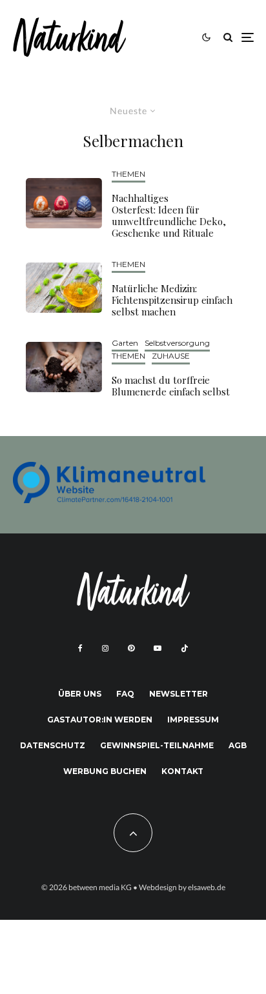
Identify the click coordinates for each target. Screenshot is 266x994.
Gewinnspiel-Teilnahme (157, 745)
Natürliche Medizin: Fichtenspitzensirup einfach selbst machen (172, 300)
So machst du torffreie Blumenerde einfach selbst (171, 385)
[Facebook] (80, 648)
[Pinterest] (131, 648)
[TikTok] (184, 648)
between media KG (100, 887)
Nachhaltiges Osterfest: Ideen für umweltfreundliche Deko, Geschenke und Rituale (169, 215)
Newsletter (178, 694)
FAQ (125, 694)
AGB (238, 745)
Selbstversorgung (177, 343)
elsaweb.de (206, 887)
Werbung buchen (105, 771)
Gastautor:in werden (99, 719)
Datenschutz (52, 745)
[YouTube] (157, 648)
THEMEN (128, 174)
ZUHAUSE (171, 356)
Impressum (193, 719)
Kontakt (182, 771)
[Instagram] (105, 648)
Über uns (79, 694)
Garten (125, 343)
